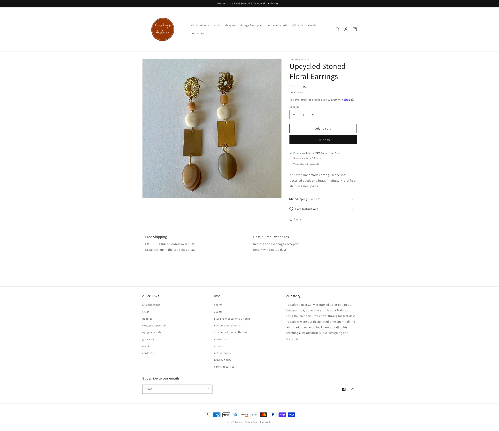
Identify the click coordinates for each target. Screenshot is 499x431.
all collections (151, 305)
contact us (149, 353)
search (218, 305)
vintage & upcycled (154, 325)
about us (220, 346)
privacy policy (222, 360)
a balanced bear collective (230, 332)
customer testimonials (228, 325)
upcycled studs (151, 332)
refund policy (222, 353)
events (146, 346)
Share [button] (297, 219)
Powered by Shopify (262, 422)
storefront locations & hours (232, 318)
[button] (337, 29)
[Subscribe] (208, 389)
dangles (147, 318)
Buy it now (323, 140)
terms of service (224, 366)
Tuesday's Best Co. (243, 422)
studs (145, 312)
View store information (307, 164)
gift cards (148, 339)
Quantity (294, 106)
